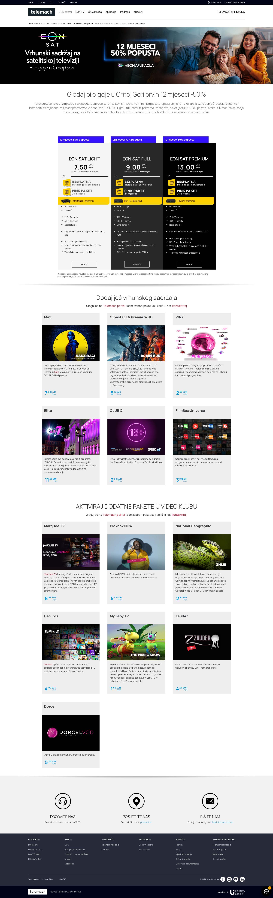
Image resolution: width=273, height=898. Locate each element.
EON (51, 2)
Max (56, 371)
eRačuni (138, 12)
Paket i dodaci (218, 854)
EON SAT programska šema (76, 854)
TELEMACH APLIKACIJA (231, 12)
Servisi (178, 849)
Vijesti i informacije (184, 854)
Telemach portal (114, 306)
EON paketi (65, 12)
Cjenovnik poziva (146, 844)
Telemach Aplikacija (110, 844)
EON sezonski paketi (84, 23)
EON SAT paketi (102, 23)
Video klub (69, 863)
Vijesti (30, 2)
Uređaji (68, 859)
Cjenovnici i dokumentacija (187, 863)
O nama (41, 2)
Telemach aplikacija (224, 839)
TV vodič (61, 2)
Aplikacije (111, 12)
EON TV (80, 12)
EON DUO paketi (49, 23)
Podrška (125, 12)
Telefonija (145, 839)
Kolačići (62, 879)
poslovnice (145, 822)
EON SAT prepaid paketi (122, 23)
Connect (105, 849)
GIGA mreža (95, 12)
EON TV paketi (65, 23)
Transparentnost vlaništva (40, 879)
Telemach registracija (222, 844)
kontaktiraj (179, 306)
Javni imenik (144, 849)
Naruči (84, 264)
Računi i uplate (219, 849)
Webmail (73, 2)
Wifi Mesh (140, 23)
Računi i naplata (183, 859)
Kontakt (179, 868)
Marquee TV (50, 574)
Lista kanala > (70, 224)
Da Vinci (48, 664)
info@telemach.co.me (221, 822)
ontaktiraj (180, 515)
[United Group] (236, 892)
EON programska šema (75, 849)
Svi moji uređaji (219, 859)
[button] (266, 891)
